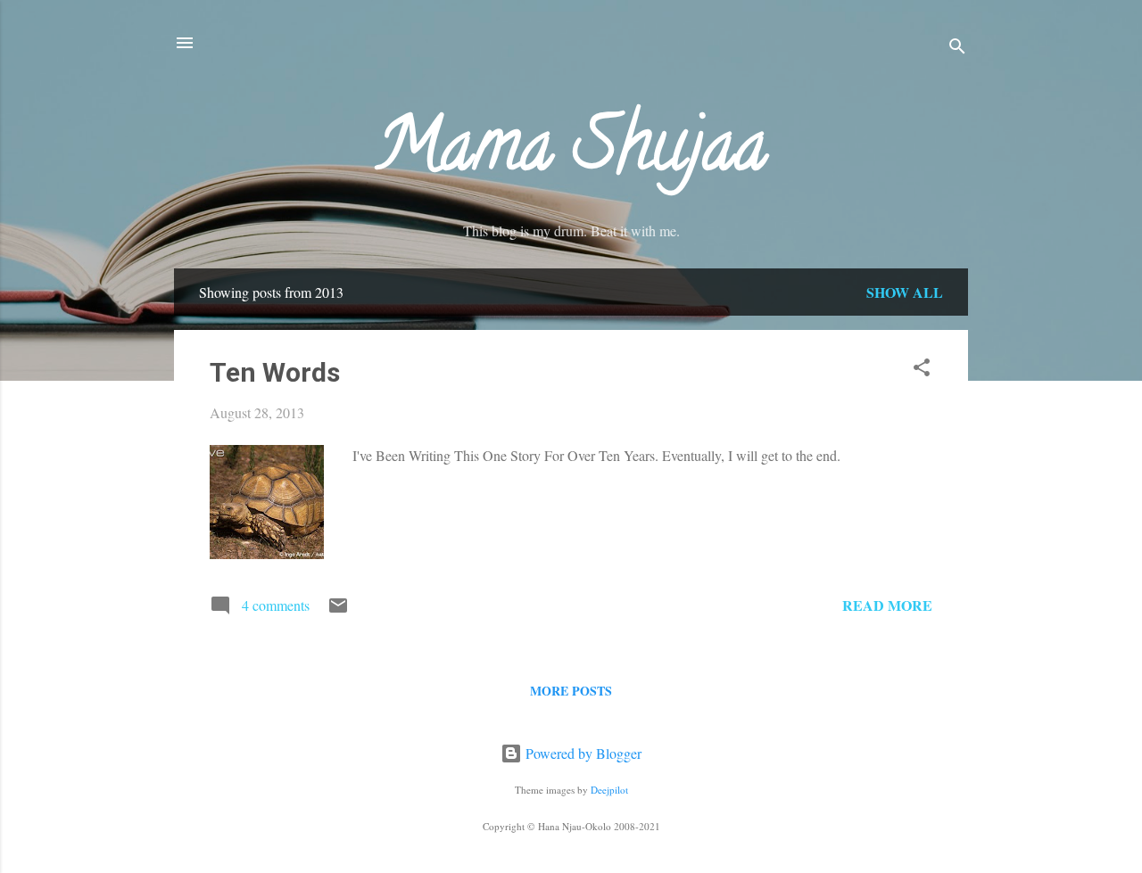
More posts (571, 690)
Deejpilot (609, 789)
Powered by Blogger (581, 753)
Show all (904, 292)
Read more (887, 605)
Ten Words (275, 372)
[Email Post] (338, 610)
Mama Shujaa (571, 153)
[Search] (957, 48)
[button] (921, 370)
